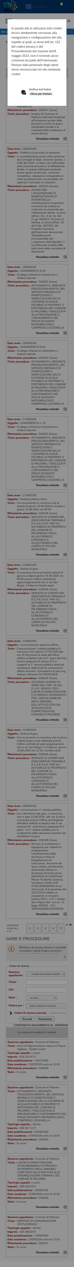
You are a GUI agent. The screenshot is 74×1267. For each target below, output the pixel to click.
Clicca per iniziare (41, 93)
